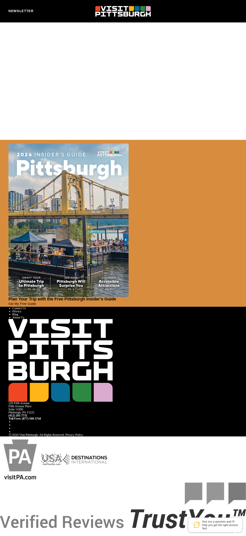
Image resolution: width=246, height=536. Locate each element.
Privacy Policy (74, 434)
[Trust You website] (123, 505)
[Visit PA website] (20, 459)
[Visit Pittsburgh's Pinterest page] (13, 431)
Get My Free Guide (22, 304)
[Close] (10, 141)
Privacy (17, 311)
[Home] (123, 11)
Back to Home (17, 71)
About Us (18, 317)
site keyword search (54, 67)
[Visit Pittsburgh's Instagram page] (13, 424)
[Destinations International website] (84, 459)
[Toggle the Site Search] (225, 11)
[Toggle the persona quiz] (42, 11)
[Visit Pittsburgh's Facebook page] (13, 421)
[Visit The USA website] (51, 459)
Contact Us (19, 308)
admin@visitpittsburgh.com (58, 59)
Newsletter (21, 11)
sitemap (95, 67)
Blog (15, 314)
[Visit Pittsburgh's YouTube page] (13, 428)
